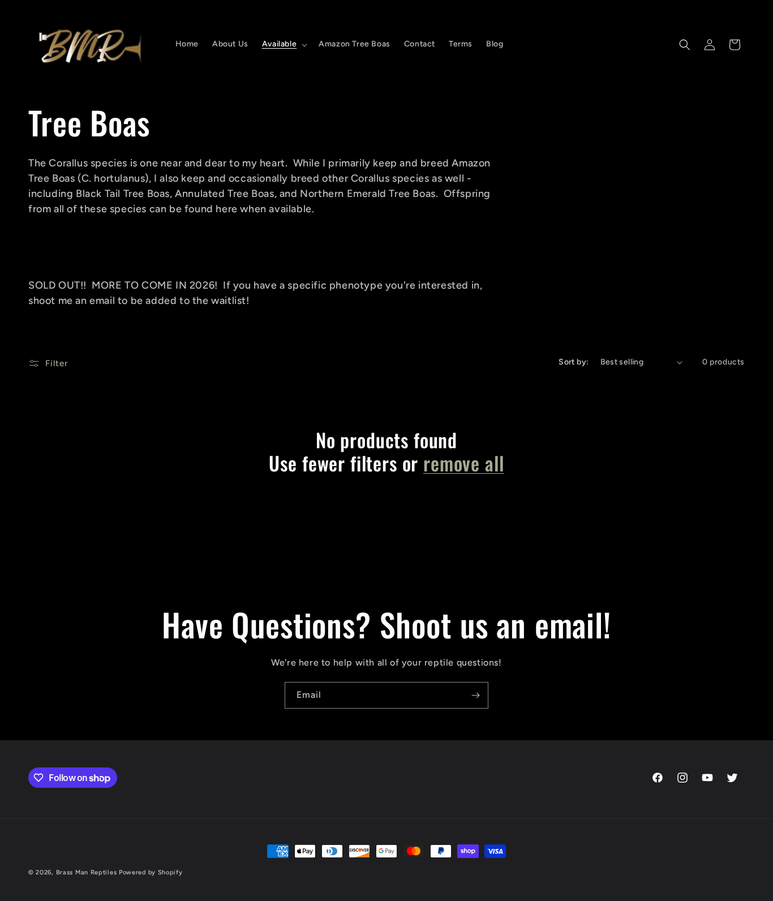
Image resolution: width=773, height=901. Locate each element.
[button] (283, 44)
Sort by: (574, 362)
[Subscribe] (475, 695)
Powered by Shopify (151, 872)
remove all (463, 463)
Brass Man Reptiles (86, 872)
